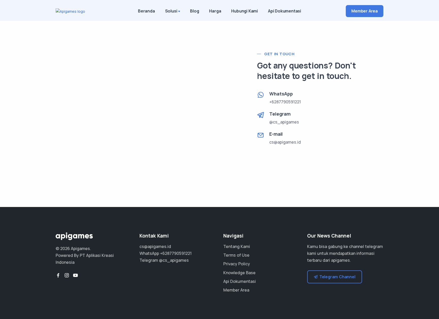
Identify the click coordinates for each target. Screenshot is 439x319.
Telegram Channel (337, 277)
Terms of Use (236, 255)
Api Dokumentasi (284, 11)
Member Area (364, 11)
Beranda (146, 11)
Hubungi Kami (244, 11)
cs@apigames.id (285, 142)
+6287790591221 (176, 253)
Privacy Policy (236, 264)
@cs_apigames (174, 260)
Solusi (171, 11)
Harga (215, 11)
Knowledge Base (239, 272)
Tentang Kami (236, 246)
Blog (194, 11)
